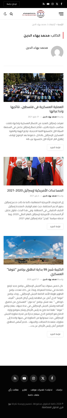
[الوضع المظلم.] (6, 14)
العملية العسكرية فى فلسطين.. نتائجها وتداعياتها (36, 109)
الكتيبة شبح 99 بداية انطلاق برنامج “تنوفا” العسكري (35, 271)
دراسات (59, 390)
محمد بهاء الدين (37, 47)
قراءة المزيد (55, 147)
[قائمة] (61, 14)
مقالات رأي (13, 390)
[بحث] (11, 14)
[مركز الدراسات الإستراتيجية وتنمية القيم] (33, 14)
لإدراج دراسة (12, 4)
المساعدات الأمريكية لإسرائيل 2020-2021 (35, 190)
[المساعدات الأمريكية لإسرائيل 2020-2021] (33, 171)
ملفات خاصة (33, 395)
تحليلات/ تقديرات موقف (41, 390)
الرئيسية (60, 24)
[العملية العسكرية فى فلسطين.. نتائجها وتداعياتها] (33, 87)
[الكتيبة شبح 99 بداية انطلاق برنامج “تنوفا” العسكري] (33, 250)
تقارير (24, 390)
